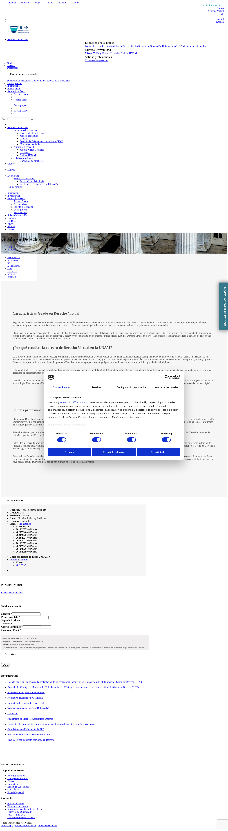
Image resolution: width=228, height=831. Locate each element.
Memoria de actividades (194, 46)
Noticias (25, 2)
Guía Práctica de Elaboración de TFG (25, 729)
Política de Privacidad (25, 825)
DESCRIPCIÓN (13, 258)
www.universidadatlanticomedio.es (24, 809)
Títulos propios (14, 83)
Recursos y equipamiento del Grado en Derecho (30, 740)
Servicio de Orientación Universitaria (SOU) (160, 46)
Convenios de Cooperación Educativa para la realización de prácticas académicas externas (51, 724)
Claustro (134, 46)
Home (10, 247)
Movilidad (12, 713)
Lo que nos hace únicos (25, 130)
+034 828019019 (15, 803)
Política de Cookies (47, 825)
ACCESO (11, 274)
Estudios (11, 249)
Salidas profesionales (24, 158)
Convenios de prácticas (96, 60)
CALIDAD (11, 277)
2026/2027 (21, 565)
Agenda (50, 2)
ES (222, 13)
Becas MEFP (20, 111)
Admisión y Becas (16, 91)
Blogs (37, 2)
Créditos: (15, 512)
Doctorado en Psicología (19, 80)
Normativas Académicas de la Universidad (28, 708)
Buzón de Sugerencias (18, 786)
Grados (10, 63)
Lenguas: (15, 521)
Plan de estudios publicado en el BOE (26, 692)
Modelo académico (119, 46)
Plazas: (13, 523)
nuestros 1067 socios (72, 402)
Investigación (13, 88)
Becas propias (20, 105)
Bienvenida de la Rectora (97, 46)
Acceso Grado (21, 94)
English (220, 21)
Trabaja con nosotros (17, 778)
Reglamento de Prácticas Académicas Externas (30, 718)
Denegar (69, 452)
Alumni (62, 2)
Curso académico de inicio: (24, 556)
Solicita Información (24, 207)
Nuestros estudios (16, 775)
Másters (11, 65)
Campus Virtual (216, 11)
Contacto (11, 2)
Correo (220, 8)
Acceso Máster (21, 99)
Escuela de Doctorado (24, 178)
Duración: (15, 510)
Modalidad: (16, 515)
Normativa (115, 53)
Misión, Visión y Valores (97, 53)
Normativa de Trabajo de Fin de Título (26, 703)
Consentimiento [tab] (61, 387)
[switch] (96, 439)
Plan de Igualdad (15, 792)
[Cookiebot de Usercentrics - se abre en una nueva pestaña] (166, 377)
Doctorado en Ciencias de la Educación (51, 80)
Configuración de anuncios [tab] (131, 387)
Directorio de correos (17, 806)
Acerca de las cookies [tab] (166, 387)
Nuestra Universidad (17, 39)
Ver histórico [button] (24, 523)
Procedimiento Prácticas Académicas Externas (29, 734)
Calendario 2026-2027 (12, 592)
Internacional (13, 85)
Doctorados (12, 67)
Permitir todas (158, 452)
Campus (76, 2)
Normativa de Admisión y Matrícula (25, 697)
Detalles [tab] (96, 387)
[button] (23, 526)
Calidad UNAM (129, 53)
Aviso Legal (7, 825)
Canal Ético (13, 789)
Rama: (13, 518)
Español (220, 19)
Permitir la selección (114, 452)
